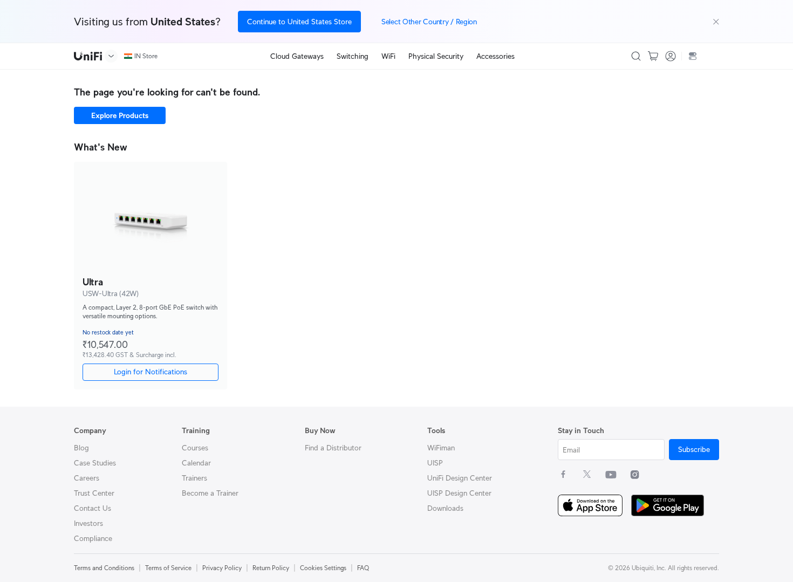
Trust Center (94, 493)
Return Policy (270, 567)
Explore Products (119, 115)
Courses (195, 447)
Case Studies (95, 462)
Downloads (445, 508)
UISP (435, 462)
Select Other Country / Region (429, 21)
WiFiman (441, 447)
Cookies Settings (323, 567)
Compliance (93, 538)
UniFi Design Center (459, 478)
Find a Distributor (333, 447)
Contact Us (92, 508)
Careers (86, 478)
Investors (88, 523)
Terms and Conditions (104, 567)
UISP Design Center (459, 493)
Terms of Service (168, 567)
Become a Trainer (210, 493)
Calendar (196, 462)
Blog (81, 447)
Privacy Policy (222, 567)
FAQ (363, 567)
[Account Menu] (670, 56)
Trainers (194, 478)
